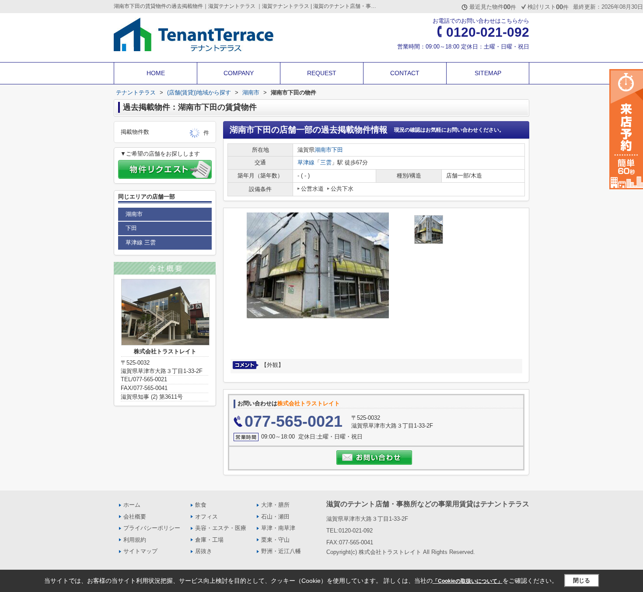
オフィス (206, 516)
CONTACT (404, 73)
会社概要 (134, 516)
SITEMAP (488, 73)
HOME (156, 73)
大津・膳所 (275, 504)
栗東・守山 (275, 539)
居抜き (203, 551)
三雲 (326, 162)
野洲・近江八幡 (281, 551)
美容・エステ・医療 (220, 528)
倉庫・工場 (209, 539)
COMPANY (239, 73)
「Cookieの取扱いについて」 (468, 581)
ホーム (131, 504)
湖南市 (323, 149)
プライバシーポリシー (151, 528)
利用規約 (134, 539)
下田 (337, 149)
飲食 (200, 504)
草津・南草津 (278, 528)
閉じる (581, 580)
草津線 (306, 162)
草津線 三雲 (141, 242)
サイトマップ (140, 551)
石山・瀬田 (275, 516)
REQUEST (321, 73)
